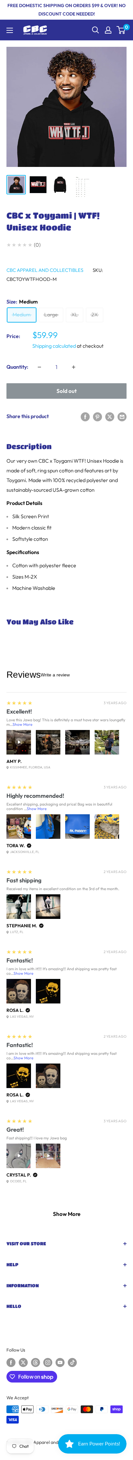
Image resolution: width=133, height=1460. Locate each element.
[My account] (108, 30)
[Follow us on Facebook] (10, 1362)
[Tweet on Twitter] (109, 416)
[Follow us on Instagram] (47, 1362)
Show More (22, 724)
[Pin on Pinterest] (97, 416)
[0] (121, 30)
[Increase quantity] (73, 367)
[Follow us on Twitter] (23, 1362)
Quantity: (17, 367)
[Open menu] (9, 30)
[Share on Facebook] (85, 416)
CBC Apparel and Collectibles (44, 270)
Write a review (55, 675)
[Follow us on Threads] (35, 1362)
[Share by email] (122, 416)
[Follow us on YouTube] (60, 1362)
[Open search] (95, 30)
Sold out (66, 390)
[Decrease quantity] (39, 367)
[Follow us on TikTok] (72, 1362)
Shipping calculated (54, 346)
